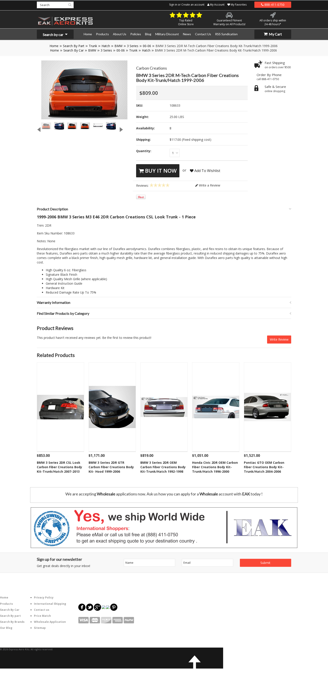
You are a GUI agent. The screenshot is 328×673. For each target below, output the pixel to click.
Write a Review (209, 185)
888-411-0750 (274, 4)
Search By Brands (12, 622)
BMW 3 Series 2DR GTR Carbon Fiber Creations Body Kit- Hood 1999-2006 (111, 467)
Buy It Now (160, 170)
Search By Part (73, 46)
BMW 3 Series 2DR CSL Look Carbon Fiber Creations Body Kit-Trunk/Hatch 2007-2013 (59, 467)
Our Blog (6, 628)
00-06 (147, 46)
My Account (216, 4)
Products (6, 604)
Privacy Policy (44, 597)
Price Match (42, 616)
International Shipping (50, 604)
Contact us (41, 610)
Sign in (173, 4)
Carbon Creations (151, 68)
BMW (118, 46)
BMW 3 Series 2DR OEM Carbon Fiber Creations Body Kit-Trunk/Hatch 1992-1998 (163, 467)
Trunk (93, 46)
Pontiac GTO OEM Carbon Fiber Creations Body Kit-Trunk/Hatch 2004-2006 (264, 467)
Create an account (192, 4)
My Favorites (238, 4)
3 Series (132, 46)
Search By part (10, 616)
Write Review (279, 339)
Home (54, 46)
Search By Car (73, 50)
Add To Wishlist (206, 170)
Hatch (106, 46)
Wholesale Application (50, 622)
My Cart (275, 34)
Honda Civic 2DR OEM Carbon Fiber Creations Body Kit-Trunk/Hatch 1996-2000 (215, 467)
